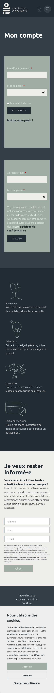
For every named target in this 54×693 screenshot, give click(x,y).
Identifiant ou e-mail (26, 68)
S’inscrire (17, 238)
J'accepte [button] (27, 666)
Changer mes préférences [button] (27, 683)
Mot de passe (22, 85)
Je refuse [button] (27, 675)
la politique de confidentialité (19, 559)
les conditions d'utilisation (39, 559)
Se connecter (19, 110)
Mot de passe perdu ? (20, 120)
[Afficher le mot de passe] (43, 92)
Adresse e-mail (23, 172)
